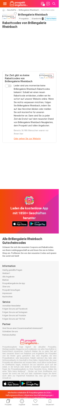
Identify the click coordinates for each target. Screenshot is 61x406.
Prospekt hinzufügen (11, 290)
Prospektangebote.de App (13, 283)
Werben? (6, 273)
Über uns (6, 286)
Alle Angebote (8, 277)
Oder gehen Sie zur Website (27, 138)
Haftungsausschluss (14, 395)
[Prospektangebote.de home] (19, 4)
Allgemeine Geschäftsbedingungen (38, 395)
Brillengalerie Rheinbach (29, 10)
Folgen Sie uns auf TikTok (13, 319)
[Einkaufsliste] (48, 3)
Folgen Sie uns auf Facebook (15, 309)
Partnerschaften (9, 335)
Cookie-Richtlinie (39, 398)
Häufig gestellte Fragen (12, 270)
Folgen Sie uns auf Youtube (14, 315)
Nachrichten (7, 297)
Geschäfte (11, 10)
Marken (5, 280)
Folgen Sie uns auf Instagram (14, 312)
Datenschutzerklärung (22, 398)
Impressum (7, 293)
